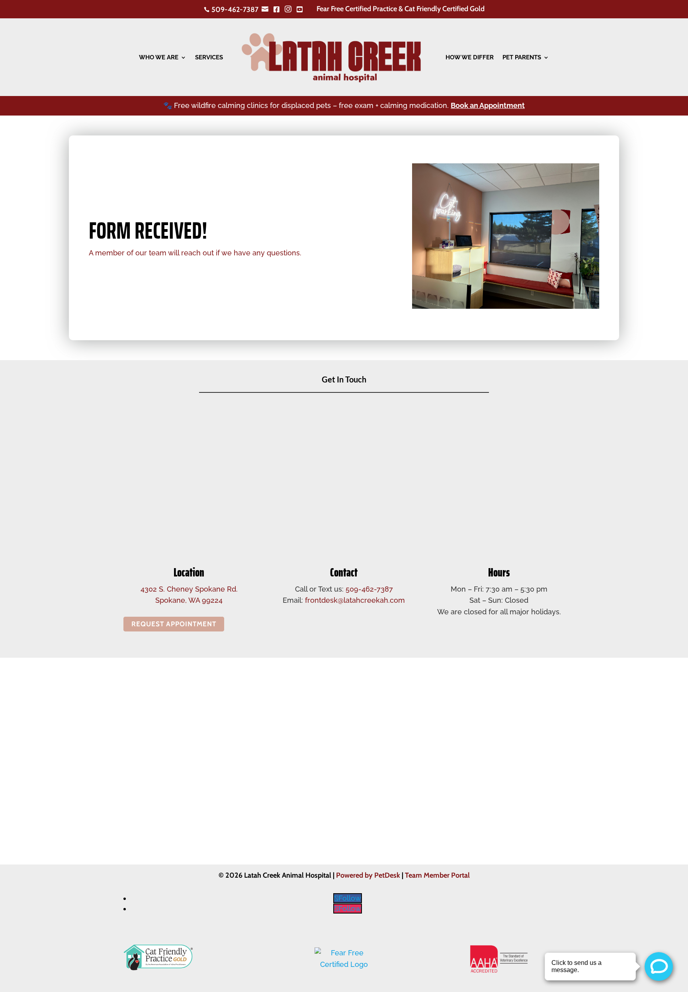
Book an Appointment (488, 105)
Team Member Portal (437, 875)
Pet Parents (521, 57)
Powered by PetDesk (368, 875)
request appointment (173, 624)
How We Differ (470, 57)
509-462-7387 (369, 589)
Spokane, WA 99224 (189, 600)
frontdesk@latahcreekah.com (355, 600)
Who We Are (158, 57)
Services (209, 57)
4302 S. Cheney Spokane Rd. (189, 589)
